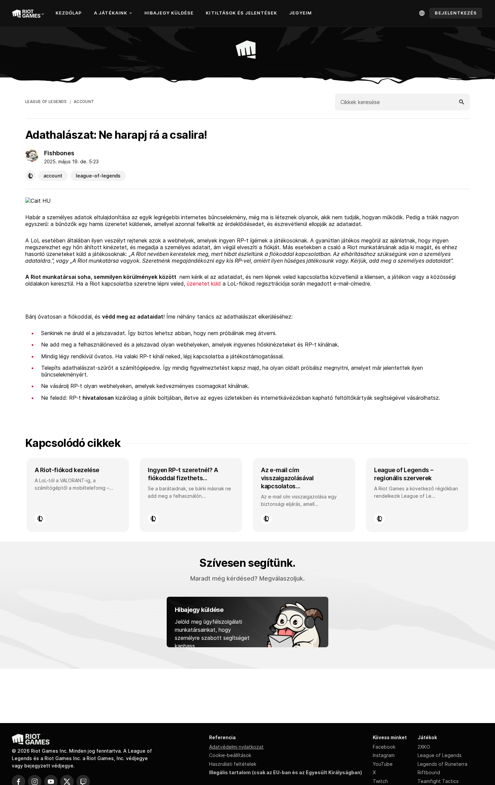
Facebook (384, 747)
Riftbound (429, 772)
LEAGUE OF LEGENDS (46, 101)
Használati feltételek (232, 764)
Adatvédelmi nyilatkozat (236, 747)
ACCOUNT (84, 101)
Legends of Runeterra (442, 764)
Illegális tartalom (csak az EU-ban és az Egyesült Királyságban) (285, 772)
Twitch (380, 781)
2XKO (424, 747)
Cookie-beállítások (230, 755)
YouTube (383, 764)
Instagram (384, 755)
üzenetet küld (204, 283)
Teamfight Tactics (438, 781)
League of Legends (440, 755)
